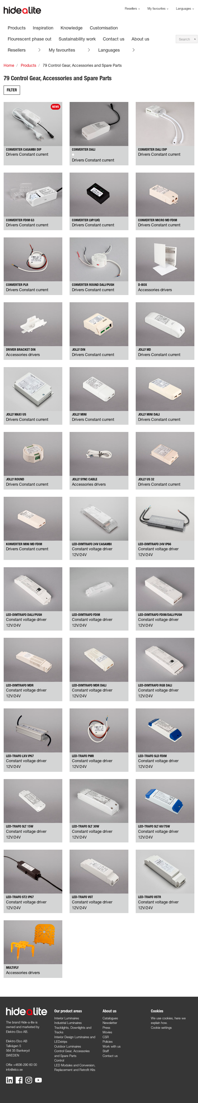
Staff (106, 1051)
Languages (109, 50)
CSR (106, 1037)
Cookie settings (161, 1027)
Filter (12, 90)
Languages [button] (184, 8)
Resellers (17, 50)
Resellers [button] (131, 8)
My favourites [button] (157, 8)
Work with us (111, 1046)
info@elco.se (14, 1069)
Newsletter (110, 1023)
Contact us (110, 1056)
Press (106, 1027)
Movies (107, 1032)
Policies (108, 1041)
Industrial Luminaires (68, 1023)
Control (59, 1060)
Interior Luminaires (66, 1018)
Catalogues (110, 1018)
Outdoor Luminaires (67, 1046)
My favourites (62, 50)
